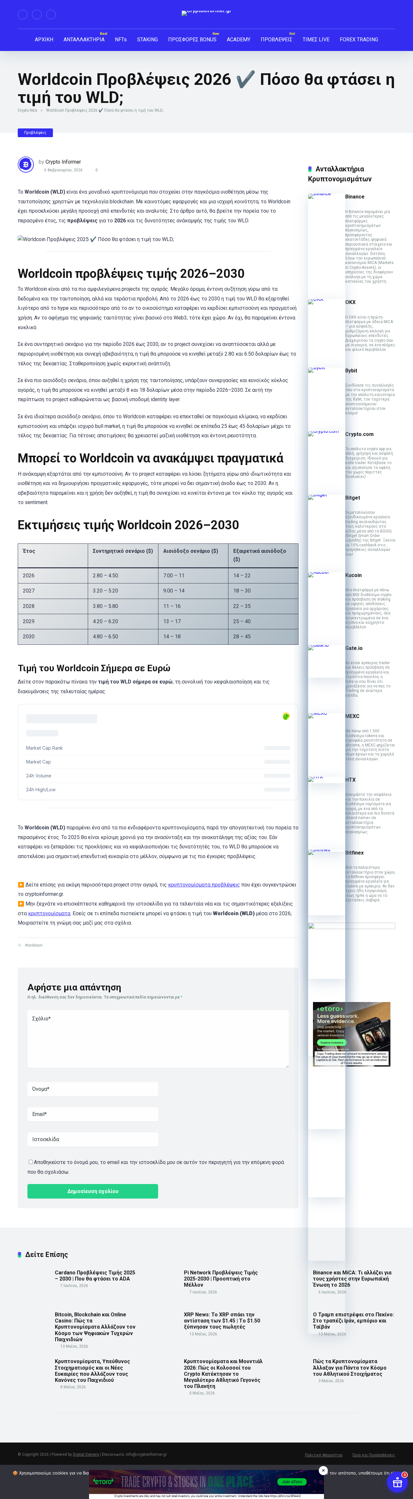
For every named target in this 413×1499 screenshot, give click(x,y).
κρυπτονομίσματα (49, 913)
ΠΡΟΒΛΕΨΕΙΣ (276, 39)
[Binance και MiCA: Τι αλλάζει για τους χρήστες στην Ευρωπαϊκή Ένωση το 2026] (292, 1300)
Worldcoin (33, 945)
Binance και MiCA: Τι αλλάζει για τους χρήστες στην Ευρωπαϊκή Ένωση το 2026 (352, 1279)
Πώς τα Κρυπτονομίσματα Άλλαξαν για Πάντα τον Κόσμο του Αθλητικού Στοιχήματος (350, 1367)
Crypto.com (359, 434)
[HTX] (326, 777)
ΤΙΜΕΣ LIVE (316, 39)
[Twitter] (37, 14)
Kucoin (353, 575)
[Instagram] (51, 14)
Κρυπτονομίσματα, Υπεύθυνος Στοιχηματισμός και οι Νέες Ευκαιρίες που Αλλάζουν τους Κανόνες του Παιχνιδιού (92, 1370)
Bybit (351, 371)
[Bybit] (326, 367)
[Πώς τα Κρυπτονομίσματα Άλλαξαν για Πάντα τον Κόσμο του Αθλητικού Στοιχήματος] (292, 1389)
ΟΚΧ (350, 302)
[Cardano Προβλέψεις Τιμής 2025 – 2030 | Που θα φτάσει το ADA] (34, 1300)
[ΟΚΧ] (326, 299)
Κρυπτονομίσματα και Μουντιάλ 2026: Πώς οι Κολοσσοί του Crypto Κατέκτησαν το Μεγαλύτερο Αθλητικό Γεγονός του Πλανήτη (223, 1373)
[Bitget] (326, 494)
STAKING (147, 39)
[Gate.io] (326, 645)
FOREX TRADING (359, 39)
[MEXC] (326, 713)
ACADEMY (238, 39)
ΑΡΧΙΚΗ (44, 39)
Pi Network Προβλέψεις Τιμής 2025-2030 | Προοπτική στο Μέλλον (221, 1279)
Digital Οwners (86, 1454)
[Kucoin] (326, 572)
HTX (350, 780)
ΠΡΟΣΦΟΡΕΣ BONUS (192, 39)
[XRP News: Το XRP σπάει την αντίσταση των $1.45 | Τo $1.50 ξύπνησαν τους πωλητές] (163, 1342)
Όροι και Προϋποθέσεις (373, 1455)
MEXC (352, 716)
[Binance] (326, 193)
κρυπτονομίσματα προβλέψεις (204, 885)
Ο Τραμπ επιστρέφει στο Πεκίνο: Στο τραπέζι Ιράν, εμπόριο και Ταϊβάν (353, 1321)
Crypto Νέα (27, 110)
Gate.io (354, 648)
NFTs (121, 39)
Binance (355, 197)
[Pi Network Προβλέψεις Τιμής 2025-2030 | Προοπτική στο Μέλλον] (163, 1300)
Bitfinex (354, 853)
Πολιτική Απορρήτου (324, 1455)
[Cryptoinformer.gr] (207, 13)
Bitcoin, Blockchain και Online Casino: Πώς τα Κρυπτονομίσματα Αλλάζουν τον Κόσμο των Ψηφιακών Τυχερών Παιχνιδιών (95, 1327)
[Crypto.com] (326, 431)
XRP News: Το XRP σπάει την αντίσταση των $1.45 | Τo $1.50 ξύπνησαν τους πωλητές (222, 1321)
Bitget (352, 498)
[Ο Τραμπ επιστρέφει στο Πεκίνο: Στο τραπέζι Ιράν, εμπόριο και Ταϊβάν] (292, 1342)
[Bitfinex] (326, 849)
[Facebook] (22, 14)
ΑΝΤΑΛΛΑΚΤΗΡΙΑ (84, 39)
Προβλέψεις (35, 132)
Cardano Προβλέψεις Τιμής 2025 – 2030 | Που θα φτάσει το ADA (95, 1276)
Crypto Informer (63, 162)
